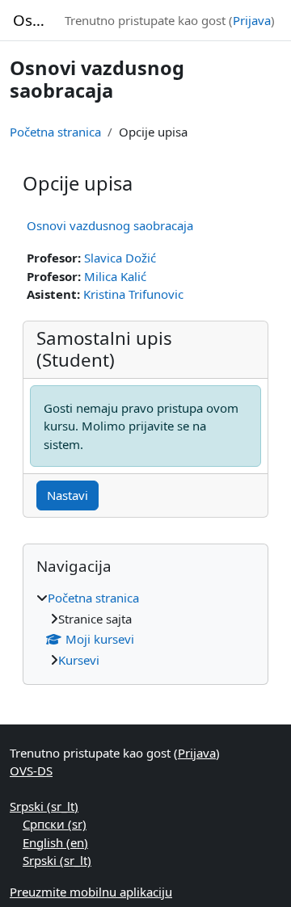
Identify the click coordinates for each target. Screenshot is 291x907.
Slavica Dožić (120, 258)
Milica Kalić (115, 276)
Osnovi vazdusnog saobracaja (110, 225)
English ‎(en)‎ (55, 842)
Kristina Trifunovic (133, 294)
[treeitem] (145, 629)
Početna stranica (55, 132)
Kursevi (78, 660)
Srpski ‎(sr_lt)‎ (44, 806)
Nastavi (67, 495)
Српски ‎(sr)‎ (54, 824)
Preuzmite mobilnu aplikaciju (91, 892)
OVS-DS (31, 770)
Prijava (252, 20)
